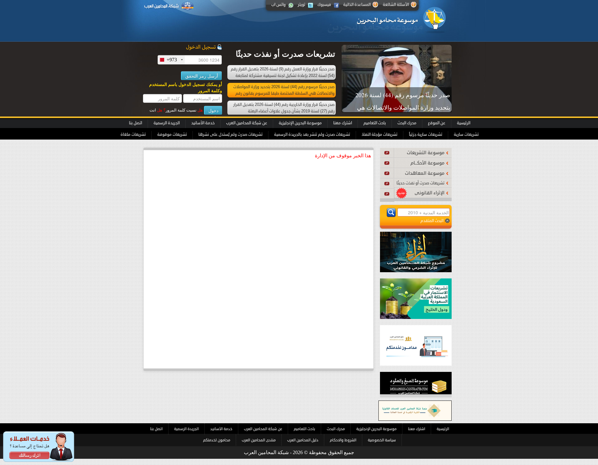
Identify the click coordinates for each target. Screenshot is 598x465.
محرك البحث (406, 123)
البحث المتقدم (432, 221)
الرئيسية (463, 123)
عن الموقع (436, 123)
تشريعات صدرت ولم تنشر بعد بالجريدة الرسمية (312, 134)
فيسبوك (324, 4)
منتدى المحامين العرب (259, 440)
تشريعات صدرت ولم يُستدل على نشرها (230, 134)
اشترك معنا (342, 123)
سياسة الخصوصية (382, 440)
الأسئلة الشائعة (396, 4)
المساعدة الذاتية (357, 4)
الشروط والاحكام (343, 440)
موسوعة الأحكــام (427, 163)
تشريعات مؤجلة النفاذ (379, 134)
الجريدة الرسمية (167, 123)
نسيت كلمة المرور (183, 110)
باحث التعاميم (374, 123)
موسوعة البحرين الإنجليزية (300, 123)
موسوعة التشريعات (425, 152)
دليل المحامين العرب (302, 440)
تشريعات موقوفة (172, 134)
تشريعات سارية (466, 134)
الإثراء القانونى (429, 193)
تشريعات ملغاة (133, 134)
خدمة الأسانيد (203, 123)
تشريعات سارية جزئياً (425, 134)
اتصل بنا (135, 123)
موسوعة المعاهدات (424, 173)
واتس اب (278, 4)
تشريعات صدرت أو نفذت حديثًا (420, 183)
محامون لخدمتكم (216, 440)
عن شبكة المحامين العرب (246, 123)
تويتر (301, 4)
